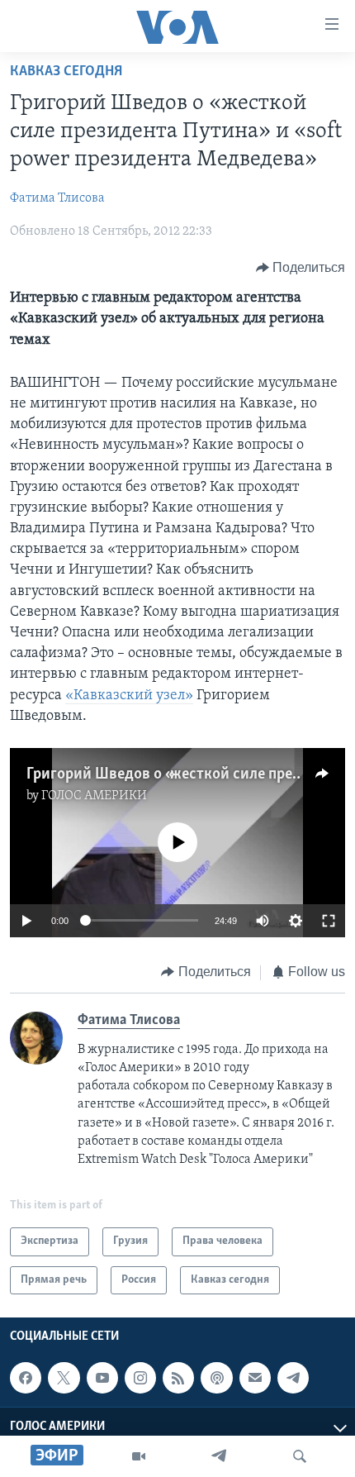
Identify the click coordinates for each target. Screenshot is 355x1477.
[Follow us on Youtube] (102, 1378)
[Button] (301, 268)
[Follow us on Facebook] (25, 1378)
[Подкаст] (216, 1378)
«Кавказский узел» (129, 695)
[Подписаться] (255, 1378)
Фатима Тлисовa (57, 198)
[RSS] (178, 1378)
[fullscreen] (328, 920)
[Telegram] (218, 1456)
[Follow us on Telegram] (293, 1378)
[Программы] (138, 1456)
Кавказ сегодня (66, 71)
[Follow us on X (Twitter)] (63, 1378)
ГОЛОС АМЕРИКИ (94, 796)
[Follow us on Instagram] (140, 1378)
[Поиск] (299, 1456)
